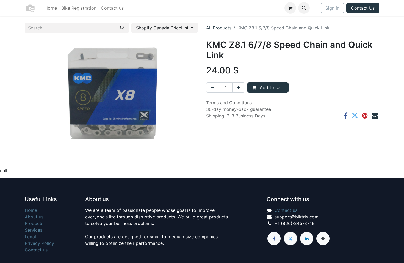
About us (34, 217)
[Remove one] (212, 87)
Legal (30, 236)
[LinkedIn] (306, 238)
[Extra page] (323, 238)
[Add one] (238, 87)
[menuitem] (50, 7)
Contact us (36, 250)
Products (34, 223)
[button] (304, 8)
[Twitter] (355, 115)
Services (33, 230)
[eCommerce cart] (290, 8)
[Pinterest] (365, 115)
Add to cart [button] (271, 87)
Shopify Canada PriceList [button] (163, 28)
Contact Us (363, 8)
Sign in (332, 8)
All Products (218, 28)
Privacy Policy (39, 243)
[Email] (375, 115)
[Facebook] (346, 115)
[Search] (122, 28)
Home (31, 210)
